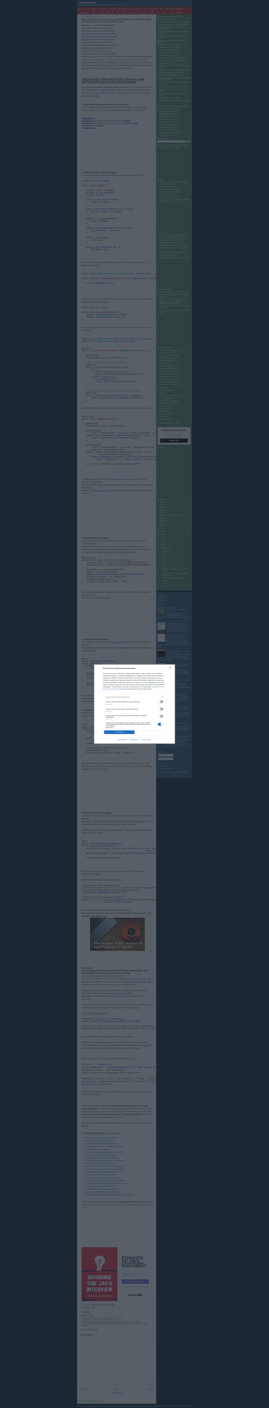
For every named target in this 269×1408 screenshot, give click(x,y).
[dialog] (134, 704)
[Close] (171, 669)
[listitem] (134, 697)
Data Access (134, 740)
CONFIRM (119, 732)
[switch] (160, 701)
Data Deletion (122, 740)
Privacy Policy (146, 740)
